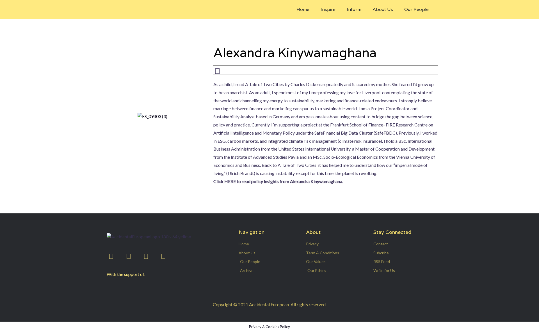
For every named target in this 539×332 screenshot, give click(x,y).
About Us (383, 9)
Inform (354, 9)
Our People (416, 9)
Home (302, 9)
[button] (448, 4)
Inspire (328, 9)
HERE (230, 181)
